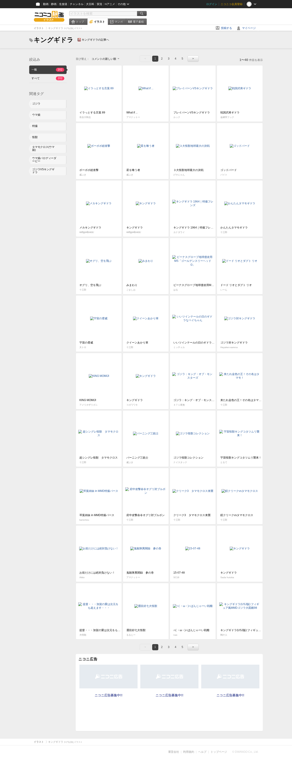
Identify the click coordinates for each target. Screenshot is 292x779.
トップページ (219, 751)
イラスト (99, 21)
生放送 (63, 4)
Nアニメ (110, 4)
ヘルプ (202, 751)
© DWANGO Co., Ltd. (245, 751)
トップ (80, 21)
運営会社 (173, 751)
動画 (46, 4)
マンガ (119, 21)
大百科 (90, 4)
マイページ (249, 28)
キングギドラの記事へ (95, 39)
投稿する (226, 28)
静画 (54, 4)
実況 (99, 4)
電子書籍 (138, 21)
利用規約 (188, 751)
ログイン (211, 4)
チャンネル (76, 4)
